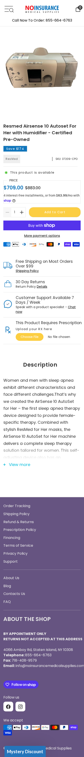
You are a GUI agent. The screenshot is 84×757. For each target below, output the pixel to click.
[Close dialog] (76, 340)
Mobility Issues (42, 406)
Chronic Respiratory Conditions (42, 419)
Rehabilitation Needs (42, 431)
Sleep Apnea (42, 393)
